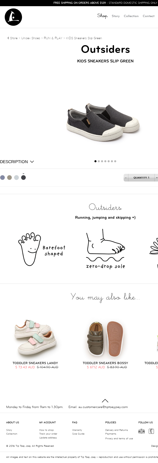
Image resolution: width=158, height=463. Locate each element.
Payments (110, 433)
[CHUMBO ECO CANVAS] (23, 177)
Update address (48, 437)
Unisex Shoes (31, 38)
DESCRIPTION (14, 161)
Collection (131, 16)
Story (116, 16)
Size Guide (78, 433)
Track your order (48, 433)
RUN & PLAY (53, 38)
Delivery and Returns (116, 430)
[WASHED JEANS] (16, 177)
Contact (149, 16)
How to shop (46, 430)
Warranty (77, 430)
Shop (102, 16)
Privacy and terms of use (119, 438)
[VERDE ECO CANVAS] (9, 177)
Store (13, 38)
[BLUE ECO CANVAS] (2, 177)
